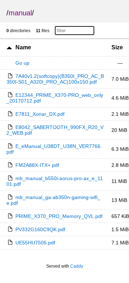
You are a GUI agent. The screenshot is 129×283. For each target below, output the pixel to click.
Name (23, 47)
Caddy (76, 266)
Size (117, 47)
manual (20, 13)
